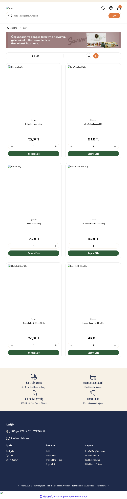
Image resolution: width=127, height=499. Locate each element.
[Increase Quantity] (56, 146)
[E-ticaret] (63, 496)
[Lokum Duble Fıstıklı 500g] (93, 290)
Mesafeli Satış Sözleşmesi (95, 451)
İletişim (48, 451)
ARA (114, 15)
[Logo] (9, 8)
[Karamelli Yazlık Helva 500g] (93, 190)
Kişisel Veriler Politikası (93, 464)
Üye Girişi (9, 455)
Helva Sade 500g (34, 223)
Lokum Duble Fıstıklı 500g (93, 323)
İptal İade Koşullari (92, 460)
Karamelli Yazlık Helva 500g (93, 223)
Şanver (25, 27)
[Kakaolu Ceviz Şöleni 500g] (33, 290)
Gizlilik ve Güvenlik (92, 455)
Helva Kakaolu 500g (33, 123)
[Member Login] (111, 8)
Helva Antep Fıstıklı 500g (93, 123)
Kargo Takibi (50, 464)
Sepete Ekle (34, 153)
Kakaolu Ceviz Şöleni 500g (34, 323)
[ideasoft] (46, 496)
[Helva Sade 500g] (33, 190)
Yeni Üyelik (10, 451)
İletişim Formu (51, 455)
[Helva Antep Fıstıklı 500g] (93, 91)
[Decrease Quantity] (10, 146)
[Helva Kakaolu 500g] (33, 91)
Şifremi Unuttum (12, 460)
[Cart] (119, 8)
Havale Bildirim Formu (54, 460)
